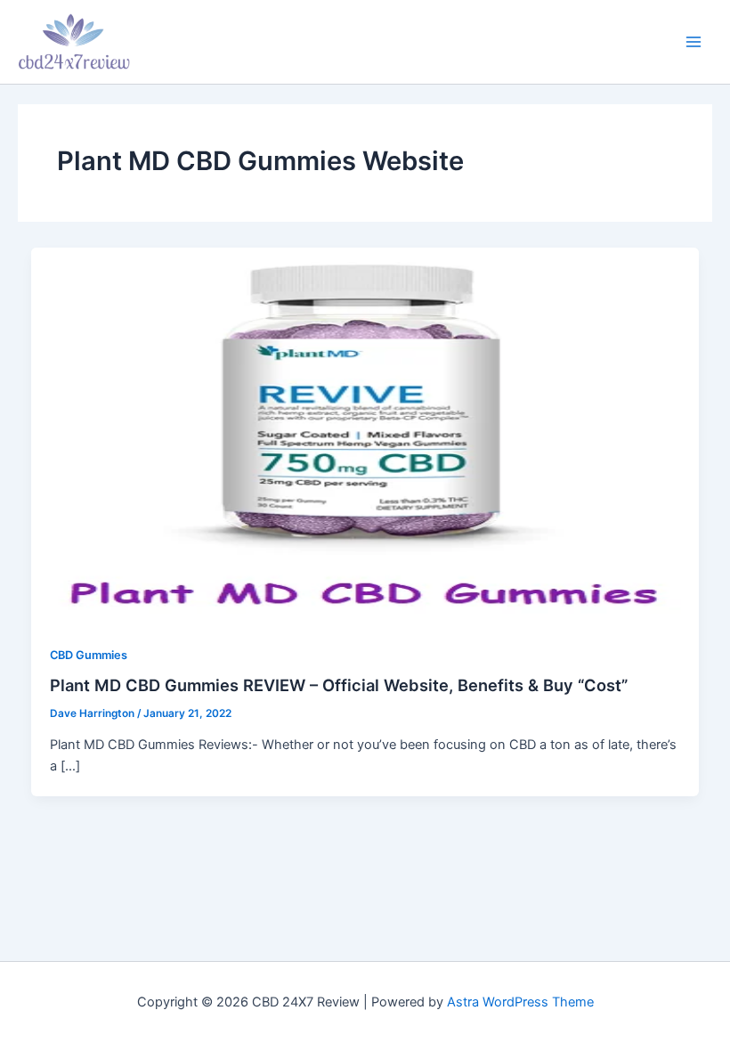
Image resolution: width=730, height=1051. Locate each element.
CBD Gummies (88, 655)
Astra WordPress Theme (520, 1002)
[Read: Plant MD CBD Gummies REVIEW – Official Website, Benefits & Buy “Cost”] (365, 436)
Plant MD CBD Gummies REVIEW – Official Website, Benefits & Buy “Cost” (339, 685)
